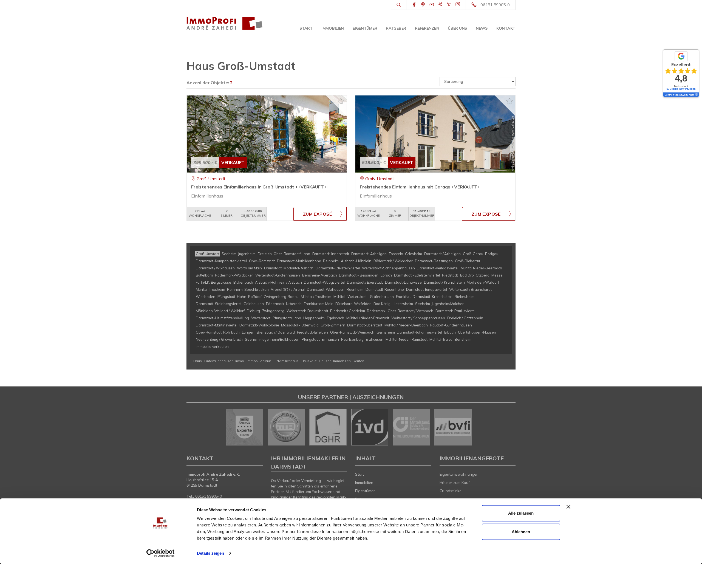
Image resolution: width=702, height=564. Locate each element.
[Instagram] (457, 5)
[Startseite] (224, 23)
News (482, 28)
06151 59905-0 (495, 4)
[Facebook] (414, 5)
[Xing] (440, 5)
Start (306, 28)
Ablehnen (521, 531)
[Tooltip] (696, 95)
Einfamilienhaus (286, 361)
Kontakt (505, 28)
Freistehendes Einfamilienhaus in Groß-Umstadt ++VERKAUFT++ (260, 187)
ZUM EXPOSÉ (317, 214)
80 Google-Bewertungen (681, 88)
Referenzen (427, 28)
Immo (239, 361)
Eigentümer (365, 28)
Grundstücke (451, 490)
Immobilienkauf (259, 361)
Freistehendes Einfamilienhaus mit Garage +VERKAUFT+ (420, 187)
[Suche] (398, 5)
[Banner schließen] (568, 507)
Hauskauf (308, 361)
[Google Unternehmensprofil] (423, 5)
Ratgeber (396, 28)
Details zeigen (210, 553)
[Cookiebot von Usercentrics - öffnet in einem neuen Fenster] (161, 553)
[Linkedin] (449, 5)
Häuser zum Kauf (455, 482)
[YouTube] (431, 5)
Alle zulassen (521, 513)
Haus (197, 361)
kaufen (358, 361)
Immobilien (332, 28)
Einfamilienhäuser (218, 361)
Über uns (457, 28)
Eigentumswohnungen (459, 474)
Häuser (324, 361)
